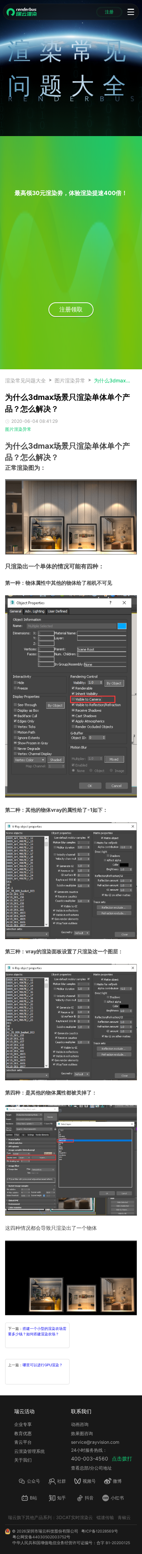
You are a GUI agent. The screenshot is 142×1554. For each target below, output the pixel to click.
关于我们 (23, 1460)
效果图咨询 (82, 1433)
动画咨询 (79, 1424)
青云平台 (23, 1442)
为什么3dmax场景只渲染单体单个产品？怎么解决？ (112, 380)
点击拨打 (122, 1458)
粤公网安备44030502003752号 (41, 1537)
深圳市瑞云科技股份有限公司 (52, 1531)
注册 (109, 12)
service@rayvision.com (95, 1442)
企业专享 (23, 1424)
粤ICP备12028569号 (99, 1531)
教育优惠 (23, 1433)
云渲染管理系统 (29, 1451)
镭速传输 (105, 1517)
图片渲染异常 (70, 380)
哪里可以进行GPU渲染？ (43, 1365)
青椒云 (124, 1517)
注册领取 (71, 309)
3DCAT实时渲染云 (74, 1517)
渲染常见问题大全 (25, 380)
